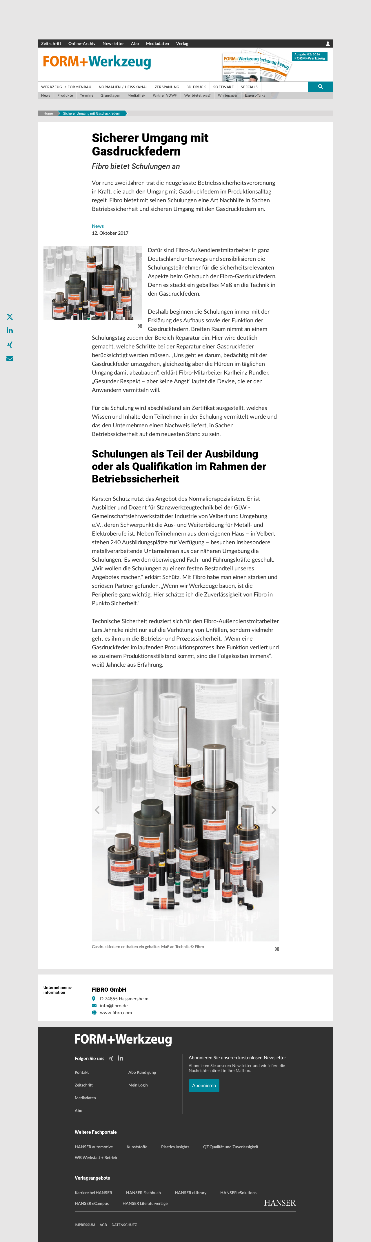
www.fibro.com (116, 1012)
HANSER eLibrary (190, 1193)
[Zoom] (276, 949)
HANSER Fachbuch (143, 1193)
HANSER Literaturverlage (145, 1204)
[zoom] (139, 326)
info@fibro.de (114, 1006)
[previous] (97, 810)
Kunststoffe (137, 1147)
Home (48, 113)
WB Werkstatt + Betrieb (96, 1158)
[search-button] (320, 87)
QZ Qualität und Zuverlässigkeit (230, 1147)
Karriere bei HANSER (93, 1193)
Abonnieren (204, 1085)
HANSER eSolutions (238, 1193)
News (98, 226)
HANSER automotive (94, 1147)
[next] (273, 810)
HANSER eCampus (92, 1204)
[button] (185, 810)
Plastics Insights (175, 1147)
